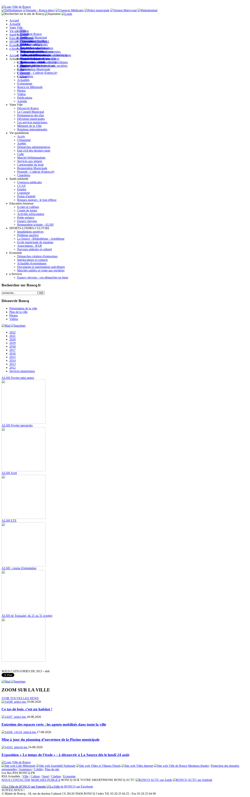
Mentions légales (198, 765)
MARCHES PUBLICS (45, 780)
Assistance (25, 769)
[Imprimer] (18, 325)
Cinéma (56, 776)
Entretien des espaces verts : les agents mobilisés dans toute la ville (54, 724)
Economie (69, 776)
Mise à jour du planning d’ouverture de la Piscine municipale (50, 739)
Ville (25, 776)
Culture (35, 776)
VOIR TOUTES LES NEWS (20, 698)
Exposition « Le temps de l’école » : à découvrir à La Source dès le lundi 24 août (65, 755)
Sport (45, 776)
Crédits (38, 769)
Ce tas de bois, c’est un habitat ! (27, 709)
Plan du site (52, 769)
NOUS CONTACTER (16, 780)
